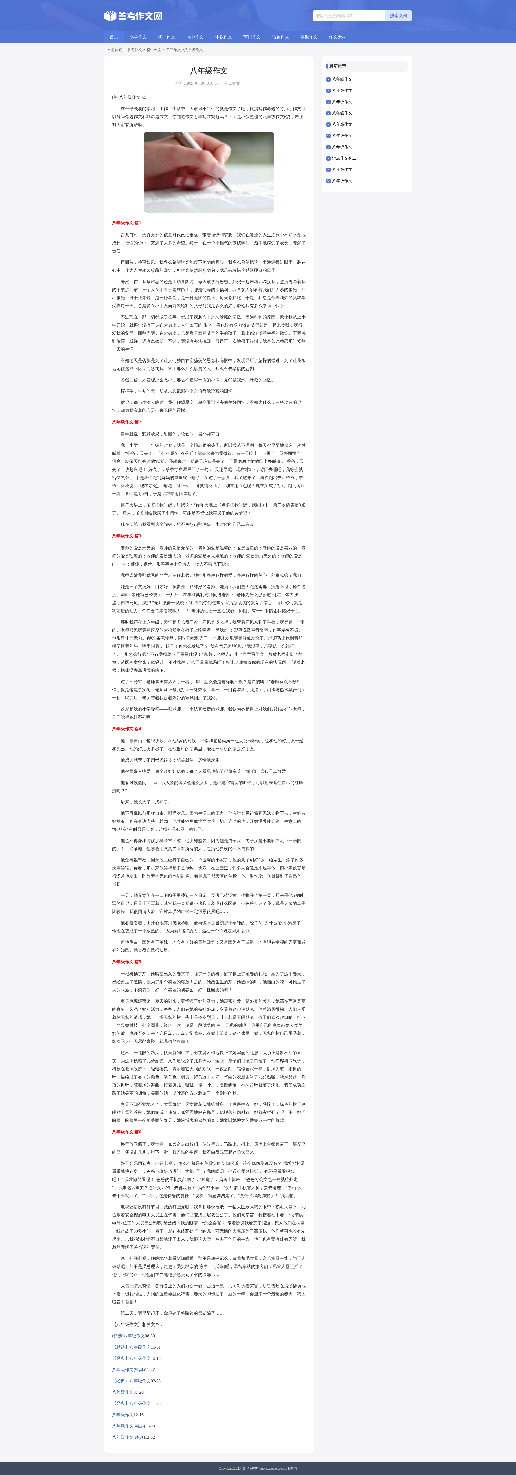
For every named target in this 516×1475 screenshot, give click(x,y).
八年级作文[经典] (128, 1437)
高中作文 (195, 37)
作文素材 (337, 37)
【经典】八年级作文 (131, 1358)
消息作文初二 (344, 158)
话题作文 (280, 37)
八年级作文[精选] (128, 1426)
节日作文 (252, 37)
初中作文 (166, 37)
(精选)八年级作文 (128, 1335)
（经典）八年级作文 (131, 1381)
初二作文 (173, 50)
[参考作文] (134, 16)
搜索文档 (398, 15)
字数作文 (309, 37)
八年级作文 (123, 1392)
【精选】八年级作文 (131, 1347)
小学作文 (138, 37)
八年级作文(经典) (128, 1369)
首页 (114, 37)
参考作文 (134, 50)
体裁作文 (223, 37)
